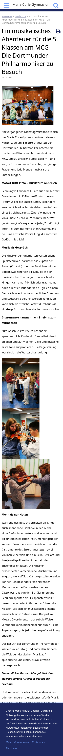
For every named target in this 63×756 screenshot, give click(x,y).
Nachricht (20, 16)
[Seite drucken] (58, 31)
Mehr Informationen (17, 742)
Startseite (7, 16)
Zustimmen (38, 742)
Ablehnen (11, 748)
